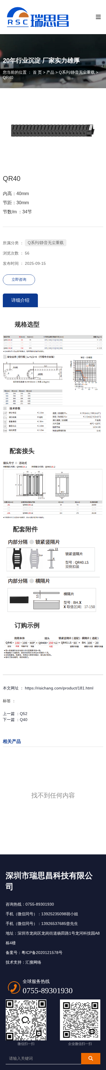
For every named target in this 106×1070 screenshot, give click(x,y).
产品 (50, 72)
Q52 (23, 713)
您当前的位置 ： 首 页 (23, 72)
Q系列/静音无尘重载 (77, 72)
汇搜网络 (33, 962)
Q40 (23, 719)
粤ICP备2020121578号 (41, 952)
